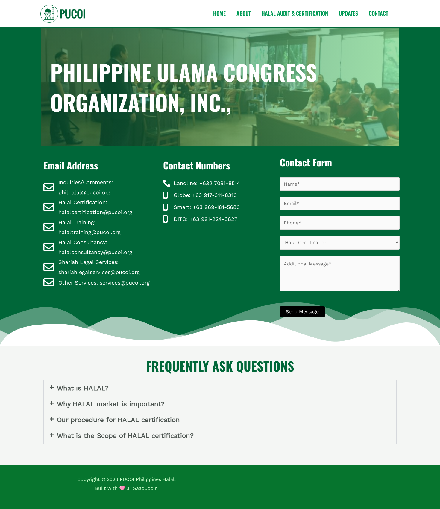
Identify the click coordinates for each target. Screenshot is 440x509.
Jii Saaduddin (142, 488)
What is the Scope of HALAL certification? (125, 435)
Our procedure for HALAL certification (118, 420)
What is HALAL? (83, 388)
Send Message (302, 311)
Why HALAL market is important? (111, 404)
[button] (220, 388)
